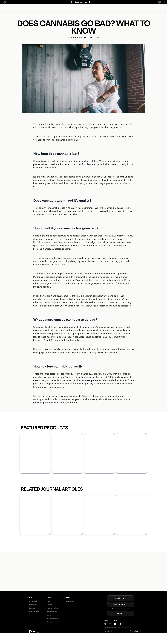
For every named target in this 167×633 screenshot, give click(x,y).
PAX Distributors (34, 611)
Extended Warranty (53, 618)
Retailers (32, 608)
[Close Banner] (164, 2)
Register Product (52, 608)
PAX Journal (33, 601)
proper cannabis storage (55, 402)
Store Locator (70, 601)
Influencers (32, 604)
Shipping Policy (52, 611)
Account (49, 604)
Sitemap (49, 622)
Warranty (50, 615)
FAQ (48, 601)
